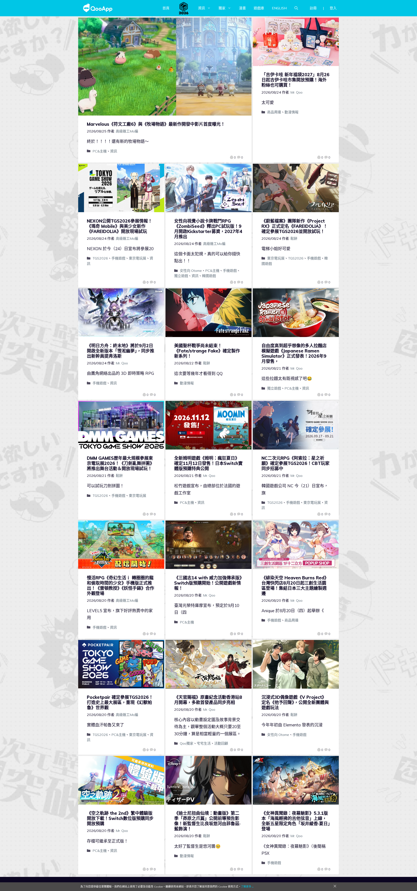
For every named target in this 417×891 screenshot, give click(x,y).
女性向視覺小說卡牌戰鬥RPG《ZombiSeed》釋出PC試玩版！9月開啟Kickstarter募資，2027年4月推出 (208, 228)
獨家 (221, 8)
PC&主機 (100, 151)
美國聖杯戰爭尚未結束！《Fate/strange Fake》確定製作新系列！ (207, 351)
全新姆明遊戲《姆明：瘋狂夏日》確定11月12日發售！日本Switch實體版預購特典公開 (208, 463)
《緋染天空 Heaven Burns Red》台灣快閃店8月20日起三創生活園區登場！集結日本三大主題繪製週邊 (295, 585)
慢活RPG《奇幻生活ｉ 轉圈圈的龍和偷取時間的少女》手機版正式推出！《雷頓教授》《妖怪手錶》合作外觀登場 (120, 585)
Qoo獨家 (186, 743)
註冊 (313, 8)
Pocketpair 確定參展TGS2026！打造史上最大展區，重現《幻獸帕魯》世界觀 (120, 702)
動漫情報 (291, 112)
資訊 (201, 8)
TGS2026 (100, 258)
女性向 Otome (191, 270)
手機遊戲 (118, 258)
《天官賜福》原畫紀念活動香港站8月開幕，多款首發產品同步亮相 (208, 699)
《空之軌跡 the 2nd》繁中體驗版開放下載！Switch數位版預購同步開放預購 (120, 818)
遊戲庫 (259, 8)
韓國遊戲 (209, 276)
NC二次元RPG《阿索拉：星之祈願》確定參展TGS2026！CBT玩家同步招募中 (295, 463)
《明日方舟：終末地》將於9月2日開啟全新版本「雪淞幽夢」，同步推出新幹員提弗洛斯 (120, 351)
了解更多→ (247, 886)
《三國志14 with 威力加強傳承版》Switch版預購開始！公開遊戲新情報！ (208, 583)
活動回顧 (221, 743)
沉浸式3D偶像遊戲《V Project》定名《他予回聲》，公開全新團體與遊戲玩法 (295, 702)
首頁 (165, 8)
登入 (333, 8)
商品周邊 (274, 112)
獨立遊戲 (181, 276)
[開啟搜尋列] (296, 8)
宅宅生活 (204, 743)
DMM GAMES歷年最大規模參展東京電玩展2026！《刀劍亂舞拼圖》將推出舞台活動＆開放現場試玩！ (120, 463)
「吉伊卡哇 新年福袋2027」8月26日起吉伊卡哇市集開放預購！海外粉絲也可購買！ (295, 80)
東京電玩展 (137, 258)
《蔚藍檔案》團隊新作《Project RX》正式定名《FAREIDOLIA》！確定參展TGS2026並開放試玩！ (294, 226)
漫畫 (242, 8)
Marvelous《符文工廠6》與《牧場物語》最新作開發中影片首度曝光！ (156, 124)
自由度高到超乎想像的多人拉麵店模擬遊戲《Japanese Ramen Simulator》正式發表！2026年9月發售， (294, 353)
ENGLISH (279, 8)
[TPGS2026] (183, 8)
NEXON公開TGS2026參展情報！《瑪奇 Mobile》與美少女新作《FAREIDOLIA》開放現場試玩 (119, 226)
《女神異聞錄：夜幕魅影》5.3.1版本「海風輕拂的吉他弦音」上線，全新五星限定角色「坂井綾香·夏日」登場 (295, 820)
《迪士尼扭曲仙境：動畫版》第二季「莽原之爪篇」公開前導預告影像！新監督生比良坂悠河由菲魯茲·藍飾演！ (207, 820)
